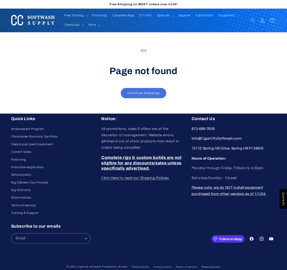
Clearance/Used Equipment (32, 144)
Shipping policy (210, 267)
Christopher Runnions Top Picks (34, 136)
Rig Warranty (21, 190)
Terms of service (186, 267)
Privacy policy (162, 267)
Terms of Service (23, 205)
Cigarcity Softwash (89, 267)
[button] (75, 15)
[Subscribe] (85, 238)
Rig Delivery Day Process (29, 182)
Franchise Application (27, 167)
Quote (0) (283, 199)
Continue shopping (144, 93)
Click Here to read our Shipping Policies (135, 178)
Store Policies (21, 197)
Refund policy (21, 174)
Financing (18, 159)
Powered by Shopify (115, 267)
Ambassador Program (27, 129)
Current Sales (21, 151)
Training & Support (25, 213)
